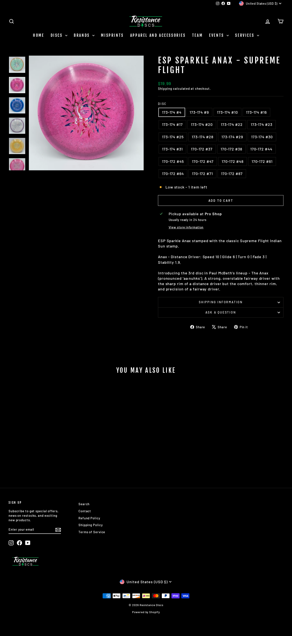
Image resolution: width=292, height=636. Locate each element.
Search (84, 504)
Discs (57, 35)
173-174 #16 (256, 112)
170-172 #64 (173, 173)
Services (245, 35)
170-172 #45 (173, 161)
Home (38, 35)
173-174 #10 (227, 112)
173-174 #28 (202, 136)
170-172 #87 (232, 173)
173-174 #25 (173, 136)
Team (197, 35)
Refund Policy (89, 518)
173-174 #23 (261, 124)
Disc (162, 104)
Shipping (165, 88)
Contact (84, 511)
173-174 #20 (202, 124)
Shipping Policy (90, 525)
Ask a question (220, 312)
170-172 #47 (203, 161)
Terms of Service (91, 532)
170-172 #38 (231, 149)
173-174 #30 (262, 136)
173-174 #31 (172, 149)
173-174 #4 (171, 112)
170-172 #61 (262, 161)
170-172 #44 (261, 149)
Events (217, 35)
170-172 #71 (202, 173)
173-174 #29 (232, 136)
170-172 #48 (232, 161)
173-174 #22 (232, 124)
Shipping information (221, 302)
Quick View (41, 445)
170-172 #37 (201, 149)
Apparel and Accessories (158, 35)
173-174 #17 (172, 124)
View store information (186, 227)
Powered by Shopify (146, 612)
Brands (82, 35)
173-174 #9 (199, 112)
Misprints (112, 35)
